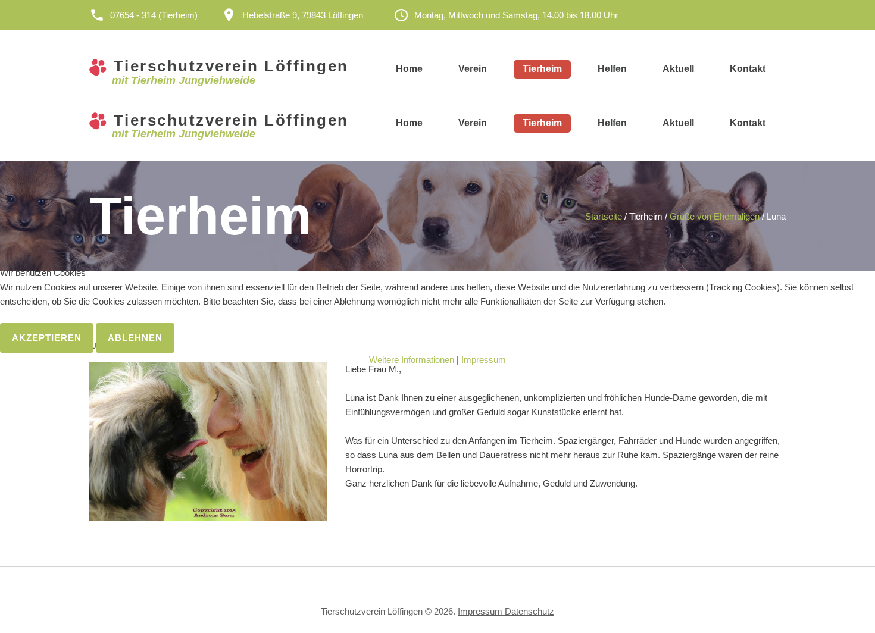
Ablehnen (135, 338)
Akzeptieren (47, 338)
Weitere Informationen (411, 360)
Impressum (483, 360)
